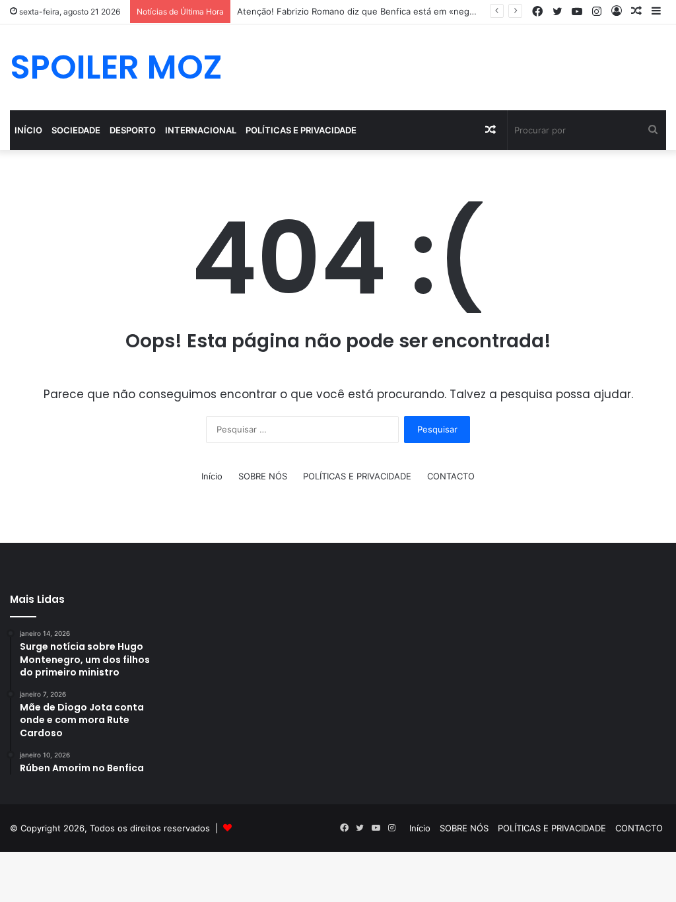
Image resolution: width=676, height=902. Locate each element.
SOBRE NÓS (262, 476)
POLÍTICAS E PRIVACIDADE (301, 130)
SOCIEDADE (75, 130)
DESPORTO (133, 130)
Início (28, 130)
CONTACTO (451, 476)
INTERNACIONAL (200, 130)
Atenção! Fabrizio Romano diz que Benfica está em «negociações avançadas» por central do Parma (440, 11)
